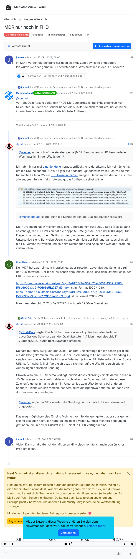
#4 (131, 262)
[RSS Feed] (88, 35)
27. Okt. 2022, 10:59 (48, 144)
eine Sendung (52, 166)
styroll (19, 144)
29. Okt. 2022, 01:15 (52, 262)
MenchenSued (24, 93)
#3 (131, 144)
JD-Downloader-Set (64, 175)
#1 (131, 57)
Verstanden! (69, 533)
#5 (131, 324)
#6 (131, 439)
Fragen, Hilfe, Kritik (18, 34)
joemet (20, 57)
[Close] (128, 473)
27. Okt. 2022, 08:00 (49, 57)
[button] (5, 554)
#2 (131, 93)
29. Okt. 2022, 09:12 (48, 324)
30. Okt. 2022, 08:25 (49, 439)
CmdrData (22, 262)
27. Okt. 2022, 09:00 (81, 93)
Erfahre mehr (96, 526)
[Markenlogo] (8, 7)
